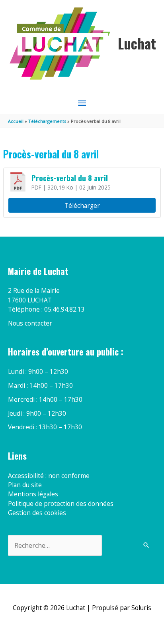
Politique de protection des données (60, 503)
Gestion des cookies (37, 512)
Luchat (137, 43)
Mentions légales (33, 494)
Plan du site (25, 484)
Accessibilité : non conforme (49, 475)
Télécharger (82, 205)
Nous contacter (30, 323)
